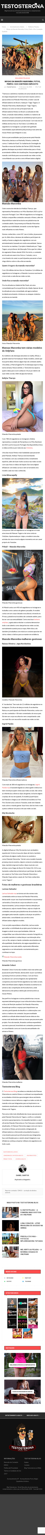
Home (4, 27)
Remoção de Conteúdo (11, 1462)
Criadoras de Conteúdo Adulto (13, 1155)
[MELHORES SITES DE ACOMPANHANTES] (22, 1365)
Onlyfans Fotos (31, 1155)
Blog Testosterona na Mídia (32, 1468)
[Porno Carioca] (27, 1333)
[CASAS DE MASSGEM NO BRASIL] (22, 1392)
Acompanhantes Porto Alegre (29, 1479)
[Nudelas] (12, 1323)
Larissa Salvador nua (9, 893)
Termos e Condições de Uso (12, 1471)
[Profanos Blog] (33, 1313)
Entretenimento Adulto (17, 27)
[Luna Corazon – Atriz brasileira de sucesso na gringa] (10, 1225)
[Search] (43, 20)
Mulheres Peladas (33, 27)
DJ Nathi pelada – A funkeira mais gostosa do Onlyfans (30, 1212)
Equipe (26, 1462)
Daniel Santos (11, 87)
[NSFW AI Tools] (22, 1313)
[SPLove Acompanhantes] (33, 1303)
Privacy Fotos (7, 1159)
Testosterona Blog (10, 1091)
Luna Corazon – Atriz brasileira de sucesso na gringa (31, 1225)
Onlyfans (29, 448)
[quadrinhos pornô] (17, 1333)
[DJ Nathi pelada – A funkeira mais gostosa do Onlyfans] (10, 1212)
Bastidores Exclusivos (10, 1152)
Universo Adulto (20, 1159)
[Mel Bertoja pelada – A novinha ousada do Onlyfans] (10, 1252)
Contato (26, 1465)
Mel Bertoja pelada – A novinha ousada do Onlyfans (31, 1252)
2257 (5, 1474)
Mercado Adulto (32, 1415)
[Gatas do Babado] (12, 1313)
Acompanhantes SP (13, 1479)
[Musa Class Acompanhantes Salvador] (22, 1323)
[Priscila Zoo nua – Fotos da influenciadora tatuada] (10, 1238)
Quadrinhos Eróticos (22, 1481)
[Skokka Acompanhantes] (33, 1323)
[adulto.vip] (12, 1303)
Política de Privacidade (11, 1468)
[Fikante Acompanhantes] (22, 1303)
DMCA (6, 1465)
